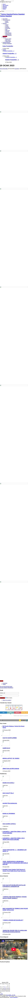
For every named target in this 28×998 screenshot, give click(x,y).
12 (3, 988)
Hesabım (5, 7)
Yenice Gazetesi (6, 20)
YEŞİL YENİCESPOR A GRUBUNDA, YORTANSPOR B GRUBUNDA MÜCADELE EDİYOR (15, 863)
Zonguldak (7, 28)
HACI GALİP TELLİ (8, 793)
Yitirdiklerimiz (8, 34)
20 (5, 989)
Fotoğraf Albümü (6, 42)
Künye (4, 4)
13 (5, 988)
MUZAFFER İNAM (6, 686)
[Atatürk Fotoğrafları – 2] (8, 50)
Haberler (5, 23)
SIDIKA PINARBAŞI (6, 687)
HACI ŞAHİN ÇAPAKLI (9, 823)
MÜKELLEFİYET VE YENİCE (11, 758)
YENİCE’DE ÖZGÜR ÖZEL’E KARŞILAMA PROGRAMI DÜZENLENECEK (15, 931)
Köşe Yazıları (8, 32)
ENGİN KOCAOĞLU (8, 782)
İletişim (4, 8)
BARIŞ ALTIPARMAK (9, 813)
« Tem (1, 993)
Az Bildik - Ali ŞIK (11, 995)
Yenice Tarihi (8, 38)
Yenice (6, 24)
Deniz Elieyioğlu (4, 68)
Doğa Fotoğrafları (8, 46)
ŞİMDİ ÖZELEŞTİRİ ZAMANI (11, 768)
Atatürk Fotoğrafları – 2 (9, 53)
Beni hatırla (9, 697)
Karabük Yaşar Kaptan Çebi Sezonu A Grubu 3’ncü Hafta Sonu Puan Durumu (14, 870)
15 (8, 988)
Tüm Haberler (8, 35)
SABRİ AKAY (6, 748)
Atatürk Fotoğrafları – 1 (12, 59)
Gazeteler (5, 36)
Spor (6, 29)
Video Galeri (8, 41)
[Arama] (0, 11)
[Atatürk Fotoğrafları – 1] (11, 57)
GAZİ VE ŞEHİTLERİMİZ (10, 738)
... (17, 997)
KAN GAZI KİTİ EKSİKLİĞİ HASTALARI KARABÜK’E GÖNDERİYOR (14, 885)
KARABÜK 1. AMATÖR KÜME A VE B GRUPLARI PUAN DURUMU (13, 838)
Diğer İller (7, 30)
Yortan (6, 25)
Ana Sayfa (5, 18)
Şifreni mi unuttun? (7, 700)
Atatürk (4, 49)
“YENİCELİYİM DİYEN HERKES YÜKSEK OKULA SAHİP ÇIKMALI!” (15, 897)
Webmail (5, 6)
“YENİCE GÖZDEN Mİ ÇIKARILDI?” (13, 920)
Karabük (7, 27)
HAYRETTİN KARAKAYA (10, 803)
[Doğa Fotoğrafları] (7, 43)
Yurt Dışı (7, 31)
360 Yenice (7, 40)
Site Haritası (5, 5)
